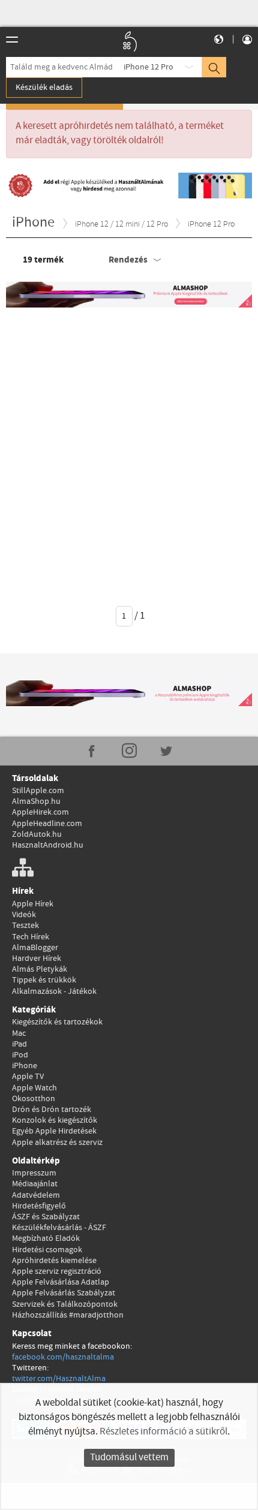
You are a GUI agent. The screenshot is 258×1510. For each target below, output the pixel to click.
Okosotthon (33, 1098)
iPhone (24, 1065)
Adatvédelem (36, 1195)
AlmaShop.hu (36, 801)
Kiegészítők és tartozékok (57, 1022)
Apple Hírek (32, 904)
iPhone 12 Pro (148, 67)
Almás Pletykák (39, 969)
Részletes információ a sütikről (163, 1432)
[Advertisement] (129, 448)
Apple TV (28, 1076)
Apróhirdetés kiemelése (54, 1260)
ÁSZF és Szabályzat (46, 1216)
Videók (24, 914)
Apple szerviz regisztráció (56, 1271)
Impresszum (34, 1173)
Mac (19, 1033)
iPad (19, 1044)
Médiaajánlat (35, 1184)
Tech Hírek (30, 937)
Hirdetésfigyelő (39, 1206)
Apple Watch (34, 1088)
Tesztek (25, 925)
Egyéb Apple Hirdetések (54, 1131)
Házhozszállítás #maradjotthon (68, 1315)
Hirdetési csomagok (47, 1249)
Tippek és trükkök (44, 980)
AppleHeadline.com (47, 823)
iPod (20, 1055)
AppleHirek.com (40, 812)
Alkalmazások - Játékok (54, 991)
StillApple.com (38, 790)
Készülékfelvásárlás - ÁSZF (59, 1227)
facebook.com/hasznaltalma (63, 1357)
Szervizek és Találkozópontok (65, 1304)
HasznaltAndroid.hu (47, 845)
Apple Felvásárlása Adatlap (60, 1282)
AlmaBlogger (35, 947)
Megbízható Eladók (46, 1238)
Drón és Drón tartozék (51, 1109)
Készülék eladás (44, 87)
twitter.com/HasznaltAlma (59, 1378)
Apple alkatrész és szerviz (57, 1142)
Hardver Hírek (36, 958)
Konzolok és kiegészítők (54, 1120)
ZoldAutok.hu (37, 834)
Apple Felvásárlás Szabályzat (63, 1293)
